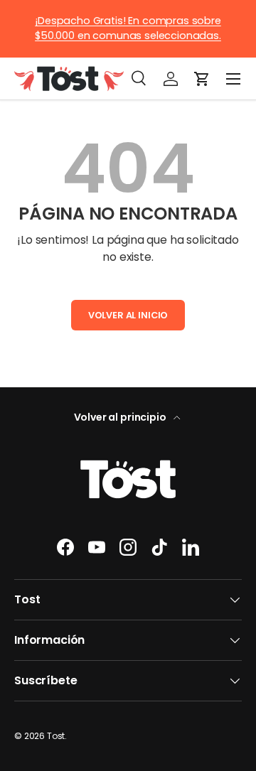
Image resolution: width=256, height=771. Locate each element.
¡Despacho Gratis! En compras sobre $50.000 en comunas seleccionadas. (128, 28)
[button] (202, 79)
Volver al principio (121, 417)
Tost (56, 736)
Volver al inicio (128, 315)
